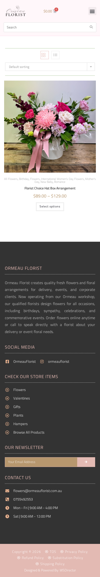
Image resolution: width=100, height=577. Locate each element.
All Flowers (11, 179)
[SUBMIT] (86, 462)
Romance (59, 182)
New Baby (47, 182)
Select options (50, 206)
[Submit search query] (91, 27)
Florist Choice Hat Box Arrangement (50, 188)
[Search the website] (50, 26)
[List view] (55, 55)
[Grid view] (45, 55)
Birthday (24, 179)
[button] (92, 11)
